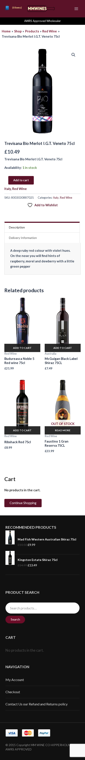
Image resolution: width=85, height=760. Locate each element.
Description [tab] (17, 227)
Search (15, 619)
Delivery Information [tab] (23, 238)
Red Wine (19, 189)
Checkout (12, 692)
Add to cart (21, 180)
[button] (73, 55)
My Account (14, 680)
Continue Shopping (23, 503)
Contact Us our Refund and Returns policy (36, 704)
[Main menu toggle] (76, 8)
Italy (7, 189)
